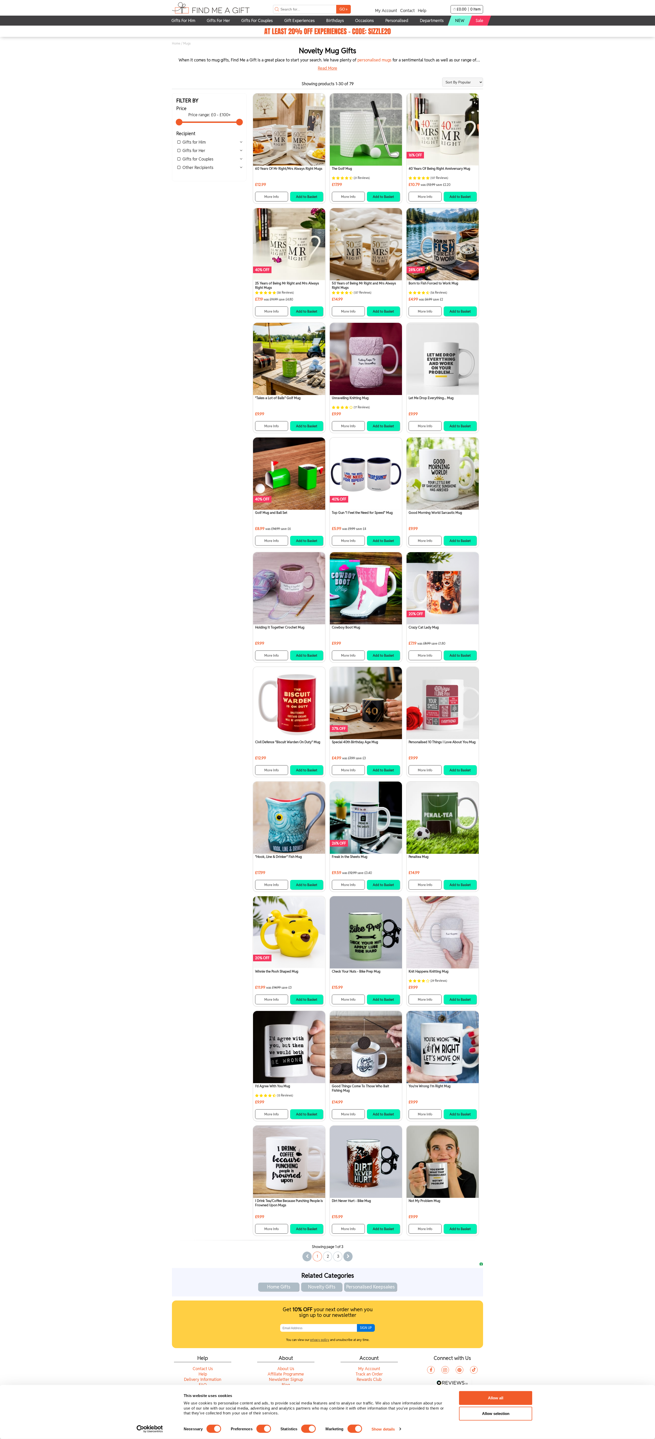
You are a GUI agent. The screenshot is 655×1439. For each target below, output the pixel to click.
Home (176, 43)
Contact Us (203, 1368)
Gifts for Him (194, 142)
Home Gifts (278, 1287)
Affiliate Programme (286, 1374)
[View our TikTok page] (474, 1370)
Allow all (495, 1398)
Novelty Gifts (321, 1287)
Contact (407, 10)
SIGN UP (366, 1328)
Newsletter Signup (286, 1379)
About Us (285, 1368)
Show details (383, 1429)
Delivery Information (202, 1379)
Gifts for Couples (197, 159)
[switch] (263, 1429)
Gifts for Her (193, 150)
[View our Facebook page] (431, 1370)
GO (343, 9)
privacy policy (319, 1340)
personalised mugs (374, 60)
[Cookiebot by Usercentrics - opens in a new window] (149, 1429)
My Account (386, 10)
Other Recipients (197, 167)
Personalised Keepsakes (370, 1287)
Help (422, 10)
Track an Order (369, 1374)
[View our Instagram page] (445, 1370)
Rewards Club (369, 1379)
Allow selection (495, 1413)
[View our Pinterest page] (459, 1370)
